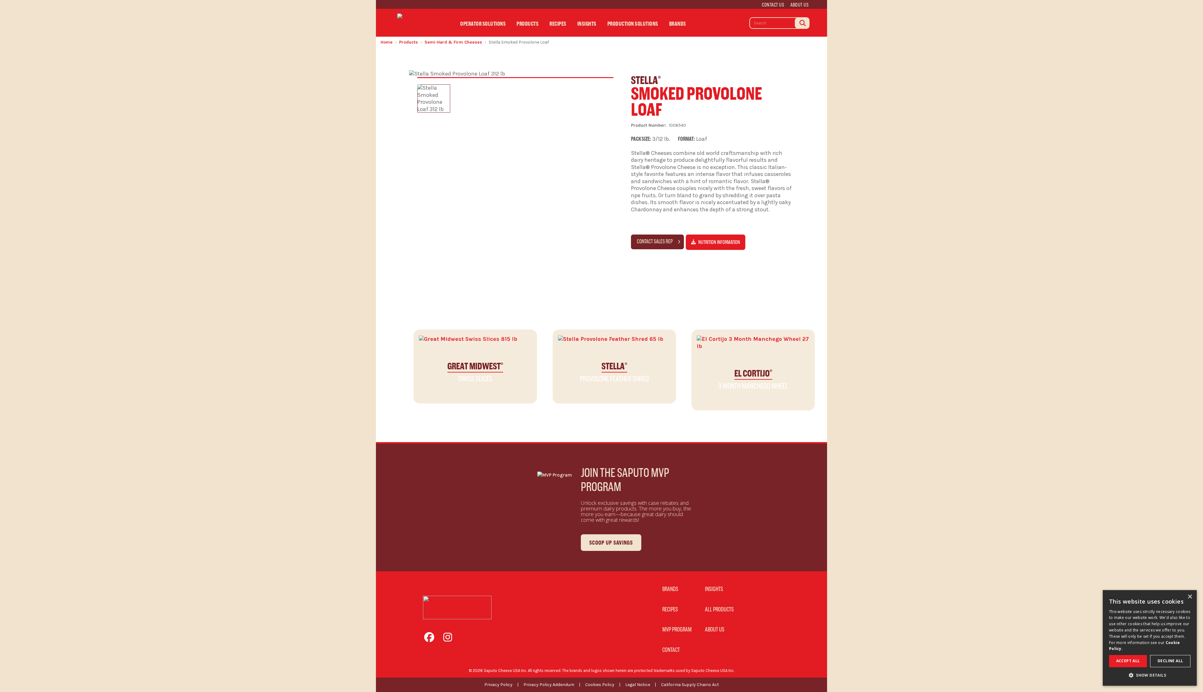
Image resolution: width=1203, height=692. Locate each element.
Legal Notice (637, 684)
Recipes (557, 24)
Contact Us (773, 5)
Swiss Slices (475, 371)
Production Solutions (632, 24)
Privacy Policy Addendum (548, 684)
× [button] (1189, 596)
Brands (677, 24)
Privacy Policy (498, 684)
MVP (705, 25)
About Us (799, 5)
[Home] (421, 22)
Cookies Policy (599, 684)
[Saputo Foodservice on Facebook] (432, 639)
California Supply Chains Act (690, 684)
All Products (719, 609)
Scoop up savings (611, 542)
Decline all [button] (1170, 660)
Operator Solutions (483, 24)
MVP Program (677, 629)
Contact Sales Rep (655, 241)
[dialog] (1150, 638)
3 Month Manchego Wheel (753, 378)
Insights (586, 24)
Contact (671, 649)
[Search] (802, 23)
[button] (1149, 675)
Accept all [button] (1128, 660)
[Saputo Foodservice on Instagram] (450, 639)
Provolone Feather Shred (614, 371)
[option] (433, 98)
